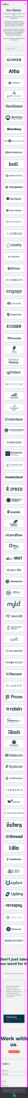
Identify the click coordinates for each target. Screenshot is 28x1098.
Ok (14, 1095)
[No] (26, 1092)
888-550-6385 (5, 1085)
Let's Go (13, 1052)
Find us (4, 1084)
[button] (26, 990)
